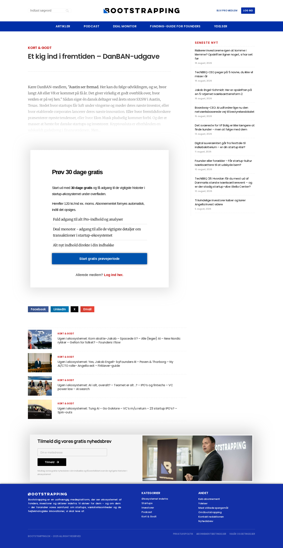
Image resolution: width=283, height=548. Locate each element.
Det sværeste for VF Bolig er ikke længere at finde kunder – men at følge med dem (225, 127)
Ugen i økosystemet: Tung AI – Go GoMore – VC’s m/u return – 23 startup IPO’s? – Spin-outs (117, 410)
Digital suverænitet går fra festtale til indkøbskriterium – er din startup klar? (220, 145)
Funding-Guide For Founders (175, 26)
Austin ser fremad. (84, 87)
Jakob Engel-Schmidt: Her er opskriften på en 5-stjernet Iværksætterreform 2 (223, 92)
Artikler (63, 26)
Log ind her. (113, 275)
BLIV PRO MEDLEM (227, 10)
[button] (38, 309)
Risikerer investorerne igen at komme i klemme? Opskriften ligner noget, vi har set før (224, 54)
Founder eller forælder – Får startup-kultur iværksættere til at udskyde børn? (223, 163)
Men (94, 130)
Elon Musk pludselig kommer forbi (122, 118)
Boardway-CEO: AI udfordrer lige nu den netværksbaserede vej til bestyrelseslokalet (225, 110)
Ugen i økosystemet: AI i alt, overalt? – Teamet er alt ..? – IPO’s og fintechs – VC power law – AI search (115, 387)
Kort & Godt (40, 47)
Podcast (92, 26)
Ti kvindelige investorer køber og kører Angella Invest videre (220, 202)
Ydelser (220, 26)
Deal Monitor (125, 26)
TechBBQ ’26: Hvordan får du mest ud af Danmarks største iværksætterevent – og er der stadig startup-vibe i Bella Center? (223, 182)
